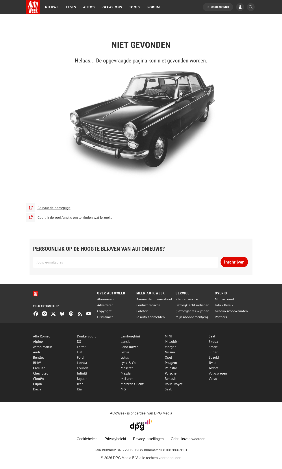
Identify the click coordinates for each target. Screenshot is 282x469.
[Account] (241, 7)
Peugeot (171, 362)
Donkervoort (86, 336)
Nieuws (52, 7)
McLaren (127, 378)
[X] (55, 314)
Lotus (125, 357)
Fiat (79, 352)
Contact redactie (148, 305)
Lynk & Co (128, 362)
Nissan (170, 352)
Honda (82, 362)
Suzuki (214, 357)
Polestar (171, 368)
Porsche (170, 373)
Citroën (38, 378)
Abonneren (105, 299)
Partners (221, 317)
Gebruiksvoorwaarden (231, 311)
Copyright (104, 311)
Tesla (212, 362)
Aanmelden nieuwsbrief (154, 299)
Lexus (125, 352)
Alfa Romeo (41, 336)
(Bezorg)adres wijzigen (192, 311)
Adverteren (105, 305)
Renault (170, 378)
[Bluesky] (63, 314)
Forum (153, 7)
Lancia (125, 341)
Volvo (213, 378)
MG (123, 389)
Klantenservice (187, 299)
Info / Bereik (224, 305)
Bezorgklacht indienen (192, 305)
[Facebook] (37, 314)
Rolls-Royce (174, 384)
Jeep (80, 384)
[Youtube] (90, 314)
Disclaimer (105, 317)
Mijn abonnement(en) (192, 317)
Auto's (89, 7)
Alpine (38, 341)
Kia (79, 389)
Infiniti (82, 373)
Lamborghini (130, 336)
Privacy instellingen (148, 439)
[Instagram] (46, 314)
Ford (80, 357)
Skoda (213, 341)
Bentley (38, 357)
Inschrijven (234, 262)
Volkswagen (218, 373)
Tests (71, 7)
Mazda (126, 373)
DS (79, 341)
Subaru (214, 352)
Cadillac (39, 368)
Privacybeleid (115, 439)
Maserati (127, 368)
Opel (168, 357)
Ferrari (81, 347)
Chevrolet (40, 373)
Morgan (170, 347)
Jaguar (82, 378)
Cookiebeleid (87, 439)
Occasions (112, 7)
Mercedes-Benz (132, 384)
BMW (37, 362)
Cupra (37, 384)
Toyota (214, 368)
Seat (212, 336)
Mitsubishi (172, 341)
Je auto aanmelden (150, 317)
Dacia (37, 389)
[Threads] (72, 314)
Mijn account (224, 299)
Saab (168, 389)
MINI (168, 336)
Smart (213, 347)
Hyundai (83, 368)
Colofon (142, 311)
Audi (36, 352)
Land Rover (129, 347)
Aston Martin (42, 347)
